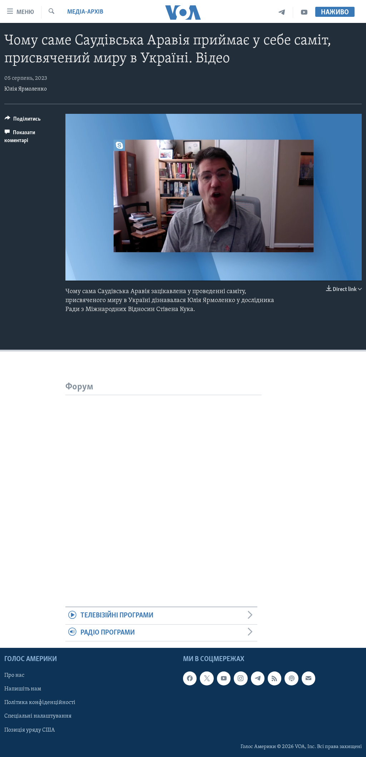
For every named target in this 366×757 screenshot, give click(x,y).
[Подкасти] (291, 678)
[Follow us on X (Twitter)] (206, 678)
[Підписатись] (308, 678)
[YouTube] (304, 12)
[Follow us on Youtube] (224, 678)
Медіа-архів (85, 12)
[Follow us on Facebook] (190, 678)
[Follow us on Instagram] (240, 678)
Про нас (14, 675)
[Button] (23, 120)
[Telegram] (282, 12)
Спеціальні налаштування (37, 716)
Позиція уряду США (29, 730)
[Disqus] (163, 484)
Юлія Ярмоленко (25, 89)
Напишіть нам (22, 689)
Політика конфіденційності (39, 702)
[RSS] (274, 678)
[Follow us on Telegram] (257, 678)
